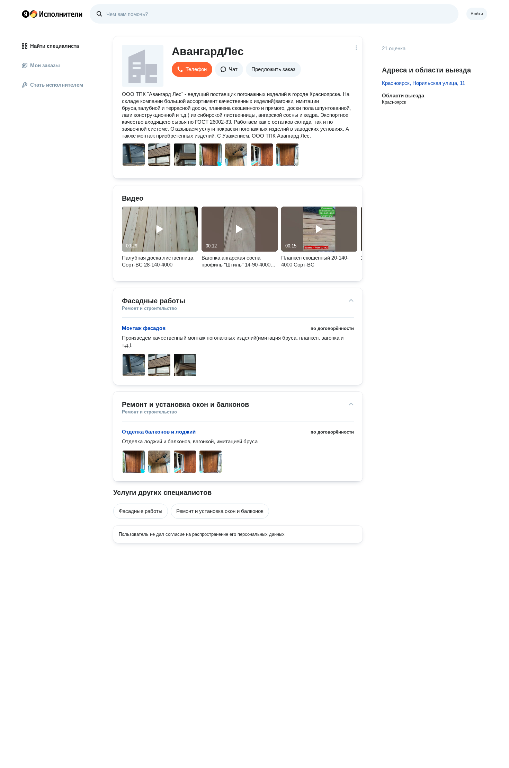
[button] (192, 69)
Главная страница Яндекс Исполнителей (52, 14)
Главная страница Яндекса (25, 14)
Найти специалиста (54, 46)
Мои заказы (45, 65)
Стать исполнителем (56, 85)
